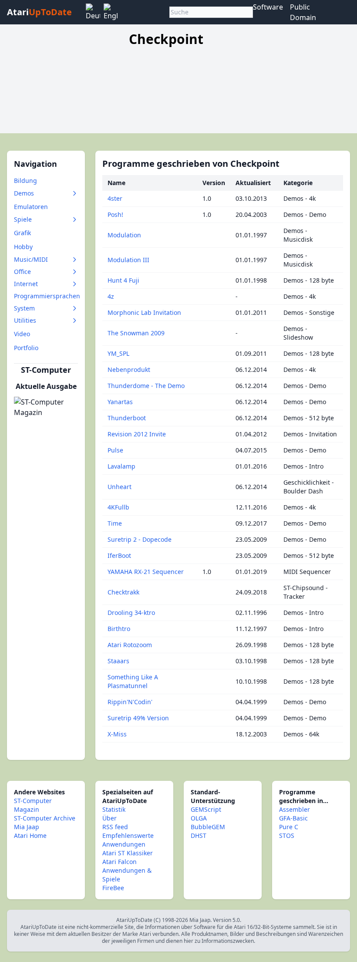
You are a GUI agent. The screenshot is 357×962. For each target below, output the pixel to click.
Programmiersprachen (47, 296)
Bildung (25, 180)
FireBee (113, 888)
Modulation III (128, 260)
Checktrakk (123, 592)
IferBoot (119, 555)
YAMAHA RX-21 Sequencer (146, 571)
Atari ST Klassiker (127, 853)
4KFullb (118, 507)
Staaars (118, 661)
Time (115, 523)
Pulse (115, 450)
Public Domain (303, 12)
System (24, 308)
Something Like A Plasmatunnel (133, 681)
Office (22, 271)
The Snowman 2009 (136, 333)
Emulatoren (31, 207)
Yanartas (120, 402)
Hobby (23, 247)
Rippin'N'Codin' (130, 702)
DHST (198, 835)
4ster (115, 198)
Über (109, 818)
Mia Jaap (26, 827)
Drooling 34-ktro (131, 612)
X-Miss (117, 734)
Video (22, 334)
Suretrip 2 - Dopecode (140, 539)
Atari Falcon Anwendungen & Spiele (127, 870)
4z (111, 296)
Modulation (124, 235)
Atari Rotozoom (130, 645)
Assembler (294, 809)
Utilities (25, 320)
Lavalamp (121, 466)
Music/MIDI (31, 259)
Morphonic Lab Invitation (144, 312)
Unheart (119, 487)
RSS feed (115, 827)
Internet (26, 284)
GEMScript (206, 809)
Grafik (22, 233)
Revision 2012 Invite (137, 434)
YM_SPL (118, 353)
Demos (24, 193)
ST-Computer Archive (44, 818)
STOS (286, 835)
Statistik (113, 809)
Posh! (115, 214)
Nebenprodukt (129, 369)
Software (268, 7)
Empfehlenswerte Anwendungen (128, 839)
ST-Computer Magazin (33, 805)
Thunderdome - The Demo (146, 385)
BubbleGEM (208, 827)
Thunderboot (127, 418)
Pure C (288, 827)
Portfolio (26, 348)
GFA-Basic (293, 818)
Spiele (23, 219)
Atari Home (30, 835)
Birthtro (119, 628)
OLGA (199, 818)
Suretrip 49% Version (138, 718)
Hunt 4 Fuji (123, 280)
